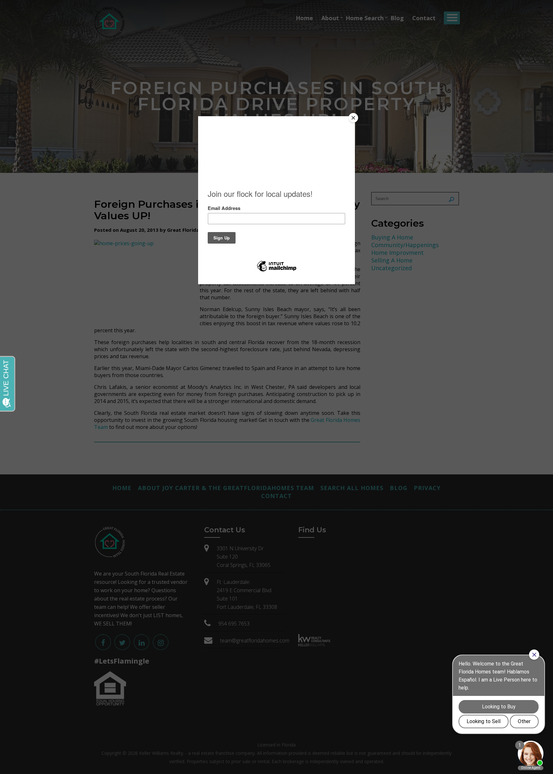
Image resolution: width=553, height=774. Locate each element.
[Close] (353, 118)
